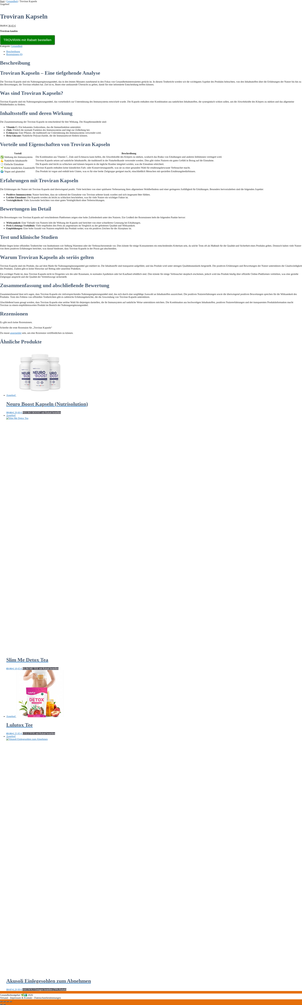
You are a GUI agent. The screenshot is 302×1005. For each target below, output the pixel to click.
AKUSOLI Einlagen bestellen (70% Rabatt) (44, 989)
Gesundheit (12, 1)
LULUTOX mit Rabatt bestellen (39, 733)
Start (2, 1)
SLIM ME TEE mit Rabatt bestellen (41, 668)
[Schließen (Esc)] (10, 1001)
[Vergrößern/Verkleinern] (1, 1001)
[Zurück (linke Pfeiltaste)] (1, 1004)
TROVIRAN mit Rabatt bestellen (27, 40)
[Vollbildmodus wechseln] (4, 1001)
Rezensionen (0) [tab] (14, 54)
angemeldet (15, 333)
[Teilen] (7, 1001)
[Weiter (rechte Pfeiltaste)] (4, 1004)
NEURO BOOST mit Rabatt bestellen (42, 412)
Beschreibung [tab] (13, 51)
